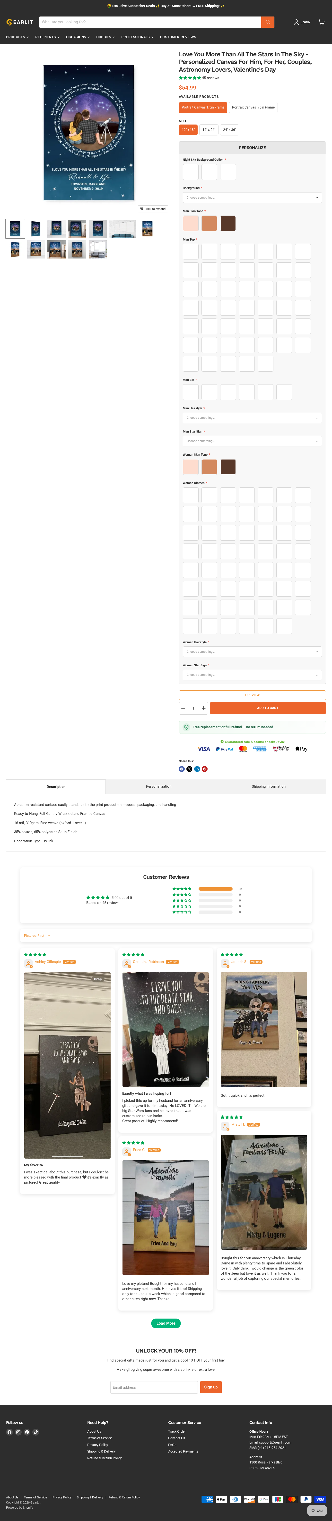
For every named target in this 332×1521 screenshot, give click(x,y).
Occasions (76, 37)
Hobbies (104, 37)
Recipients (46, 37)
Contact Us (176, 1438)
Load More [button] (166, 1323)
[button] (190, 78)
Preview (252, 695)
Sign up (211, 1387)
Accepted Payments (183, 1451)
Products (16, 37)
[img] (35, 955)
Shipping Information (269, 786)
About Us (94, 1431)
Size (183, 121)
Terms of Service (99, 1438)
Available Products (199, 97)
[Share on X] (189, 769)
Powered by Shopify (19, 1507)
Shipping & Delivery (101, 1451)
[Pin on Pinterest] (205, 769)
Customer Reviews (178, 37)
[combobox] (150, 22)
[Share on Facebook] (182, 769)
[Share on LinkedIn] (197, 769)
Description (56, 787)
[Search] (267, 22)
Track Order (177, 1431)
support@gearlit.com (275, 1442)
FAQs (172, 1445)
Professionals (136, 37)
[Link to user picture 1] (67, 1065)
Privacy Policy (97, 1445)
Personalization (158, 786)
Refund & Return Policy (104, 1458)
